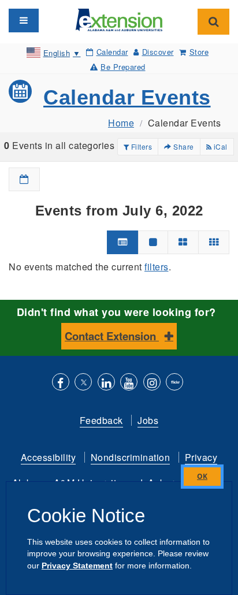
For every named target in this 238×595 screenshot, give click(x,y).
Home (121, 122)
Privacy (201, 457)
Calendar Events (127, 97)
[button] (24, 179)
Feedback (101, 420)
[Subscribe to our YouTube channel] (128, 383)
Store (199, 51)
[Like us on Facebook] (60, 383)
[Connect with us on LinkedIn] (106, 383)
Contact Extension (112, 336)
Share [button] (183, 146)
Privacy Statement (77, 565)
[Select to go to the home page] (119, 18)
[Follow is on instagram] (152, 383)
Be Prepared (123, 66)
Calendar (112, 51)
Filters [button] (140, 146)
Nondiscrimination (130, 457)
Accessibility (48, 457)
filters (156, 266)
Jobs (147, 420)
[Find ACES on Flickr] (174, 383)
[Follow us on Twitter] (83, 383)
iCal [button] (219, 146)
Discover (158, 51)
